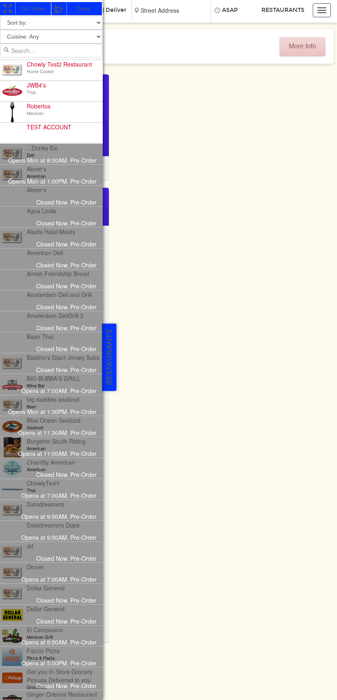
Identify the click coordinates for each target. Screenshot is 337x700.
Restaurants (283, 10)
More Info (302, 46)
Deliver (116, 10)
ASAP (230, 10)
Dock (83, 8)
